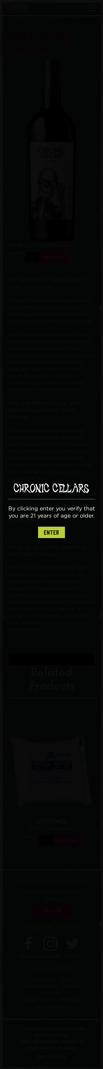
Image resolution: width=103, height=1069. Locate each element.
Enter (51, 532)
